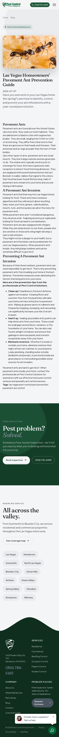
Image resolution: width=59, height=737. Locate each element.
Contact (9, 707)
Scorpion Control (40, 661)
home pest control (42, 377)
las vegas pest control (20, 384)
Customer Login (12, 713)
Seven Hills (32, 571)
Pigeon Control (39, 666)
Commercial (37, 651)
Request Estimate (38, 703)
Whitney (28, 597)
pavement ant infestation (16, 241)
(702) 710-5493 (43, 460)
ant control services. (36, 381)
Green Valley (28, 580)
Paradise (31, 589)
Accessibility (10, 732)
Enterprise (11, 597)
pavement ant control (14, 388)
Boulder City (12, 571)
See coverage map (16, 540)
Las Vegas (11, 554)
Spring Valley (12, 589)
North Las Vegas (32, 563)
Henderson (29, 554)
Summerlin (11, 563)
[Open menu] (54, 5)
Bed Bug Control (39, 656)
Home (5, 17)
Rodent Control (39, 671)
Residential (37, 646)
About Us (9, 687)
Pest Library (10, 698)
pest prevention (40, 384)
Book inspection (14, 460)
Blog (13, 17)
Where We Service (13, 692)
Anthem (10, 580)
